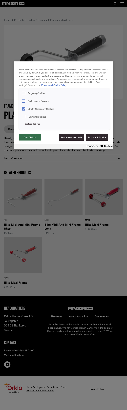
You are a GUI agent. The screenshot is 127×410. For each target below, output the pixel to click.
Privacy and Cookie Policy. (54, 85)
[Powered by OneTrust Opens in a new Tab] (98, 147)
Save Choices (30, 137)
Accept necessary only (71, 137)
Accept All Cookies (97, 137)
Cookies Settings (32, 124)
